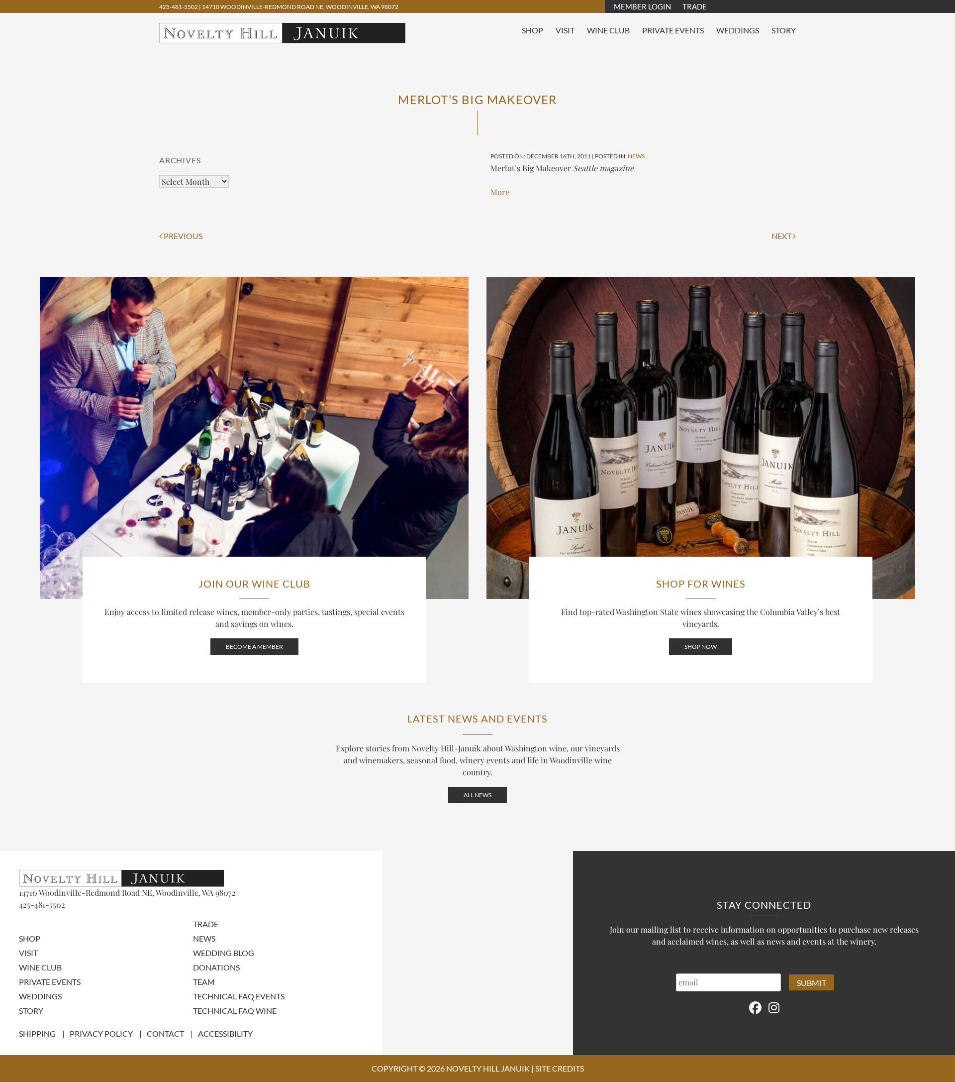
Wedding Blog (223, 953)
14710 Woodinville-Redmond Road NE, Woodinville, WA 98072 (300, 6)
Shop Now (700, 646)
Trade (694, 6)
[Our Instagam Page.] (774, 1007)
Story (783, 30)
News (636, 156)
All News (477, 795)
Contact (165, 1033)
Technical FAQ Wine (235, 1010)
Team (204, 981)
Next (782, 235)
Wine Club (608, 30)
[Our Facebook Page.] (755, 1007)
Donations (216, 967)
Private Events (673, 30)
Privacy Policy (101, 1033)
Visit (565, 30)
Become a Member (254, 646)
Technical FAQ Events (239, 996)
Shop (532, 30)
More (499, 192)
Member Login (642, 6)
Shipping (37, 1033)
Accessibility (225, 1033)
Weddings (737, 30)
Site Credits (559, 1068)
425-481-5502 (179, 6)
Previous (182, 235)
